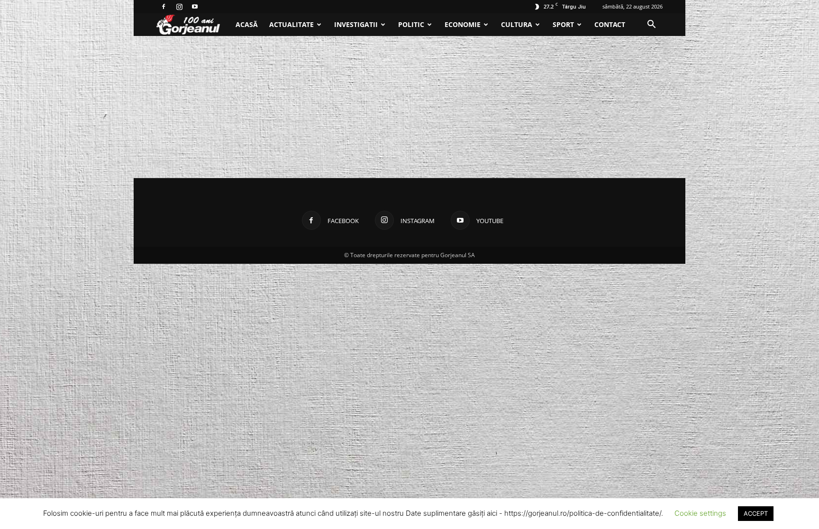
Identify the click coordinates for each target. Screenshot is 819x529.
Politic (411, 24)
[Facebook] (163, 6)
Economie (463, 24)
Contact (609, 24)
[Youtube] (195, 6)
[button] (651, 25)
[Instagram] (179, 6)
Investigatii (356, 24)
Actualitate (291, 24)
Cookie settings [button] (700, 513)
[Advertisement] (409, 107)
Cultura (516, 24)
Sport (563, 24)
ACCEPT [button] (756, 513)
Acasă (247, 24)
